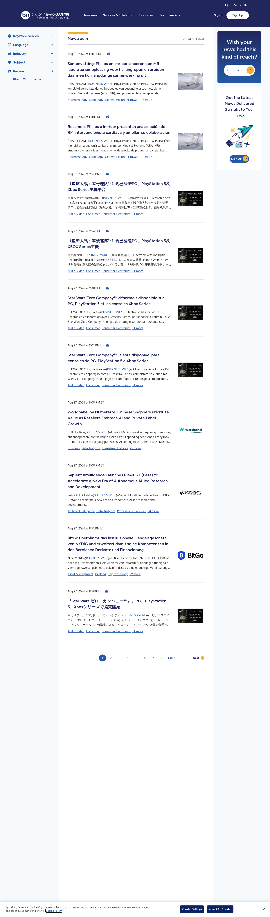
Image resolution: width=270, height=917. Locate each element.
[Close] (264, 909)
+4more (153, 511)
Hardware (133, 100)
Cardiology (96, 100)
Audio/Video (76, 214)
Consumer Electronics (116, 214)
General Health (115, 100)
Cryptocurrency (118, 574)
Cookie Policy (54, 910)
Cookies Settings (192, 909)
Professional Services (131, 511)
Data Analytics (91, 448)
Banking (100, 574)
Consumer (93, 214)
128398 (172, 657)
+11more (137, 214)
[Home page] (45, 15)
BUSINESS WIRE (100, 84)
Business (74, 448)
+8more (146, 100)
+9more (135, 574)
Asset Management (80, 574)
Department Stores (115, 448)
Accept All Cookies (220, 909)
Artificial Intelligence (81, 511)
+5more (135, 448)
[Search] (226, 5)
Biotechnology (77, 100)
